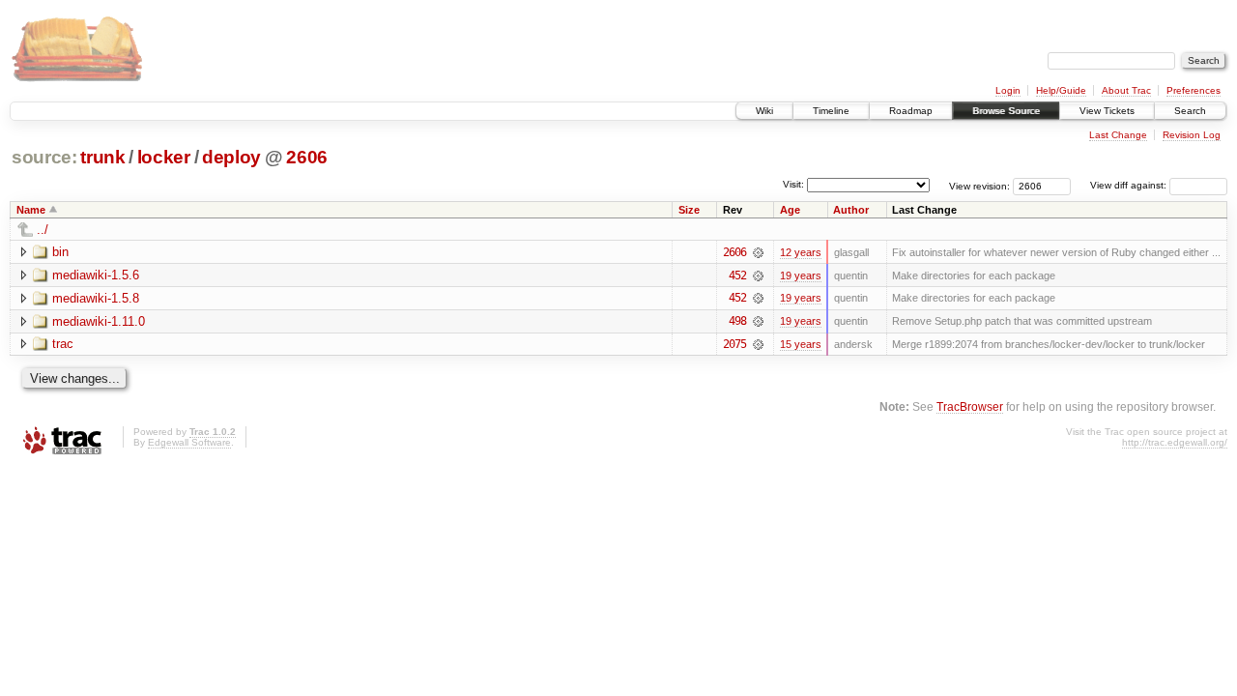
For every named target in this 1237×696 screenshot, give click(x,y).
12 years (800, 252)
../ (42, 229)
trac (62, 343)
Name (30, 210)
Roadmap (911, 110)
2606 (307, 157)
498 (737, 321)
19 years (800, 275)
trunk (102, 157)
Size (689, 210)
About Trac (1126, 90)
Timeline (831, 110)
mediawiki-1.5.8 (95, 298)
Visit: (793, 184)
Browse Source (1006, 110)
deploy (231, 157)
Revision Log (1192, 135)
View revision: (979, 185)
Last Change (1118, 135)
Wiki (764, 110)
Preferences (1193, 90)
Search (1190, 110)
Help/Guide (1061, 90)
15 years (800, 344)
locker (163, 157)
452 (737, 275)
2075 (734, 344)
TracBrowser (969, 406)
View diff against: (1129, 185)
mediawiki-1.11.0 (98, 321)
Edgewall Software (189, 442)
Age (790, 210)
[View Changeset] (758, 252)
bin (60, 252)
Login (1008, 90)
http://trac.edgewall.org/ (1174, 442)
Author (851, 210)
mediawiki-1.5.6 (95, 275)
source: (44, 157)
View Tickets (1107, 110)
